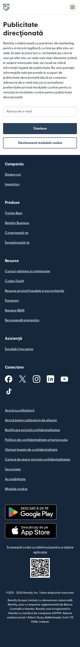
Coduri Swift (14, 281)
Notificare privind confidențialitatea (32, 430)
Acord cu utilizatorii (19, 410)
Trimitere (40, 128)
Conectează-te (16, 232)
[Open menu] (73, 7)
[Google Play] (31, 512)
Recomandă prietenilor (22, 320)
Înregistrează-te (17, 242)
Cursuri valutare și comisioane (27, 271)
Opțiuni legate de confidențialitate (31, 449)
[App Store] (30, 530)
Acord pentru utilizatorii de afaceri (31, 420)
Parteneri (12, 300)
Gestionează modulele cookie (40, 143)
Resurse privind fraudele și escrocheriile (34, 291)
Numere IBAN (14, 310)
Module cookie (16, 489)
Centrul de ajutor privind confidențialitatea (37, 459)
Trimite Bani (13, 213)
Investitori (12, 184)
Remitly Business (17, 223)
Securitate (13, 469)
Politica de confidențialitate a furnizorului (36, 440)
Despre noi (13, 174)
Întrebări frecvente (19, 349)
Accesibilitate (15, 479)
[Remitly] (6, 7)
